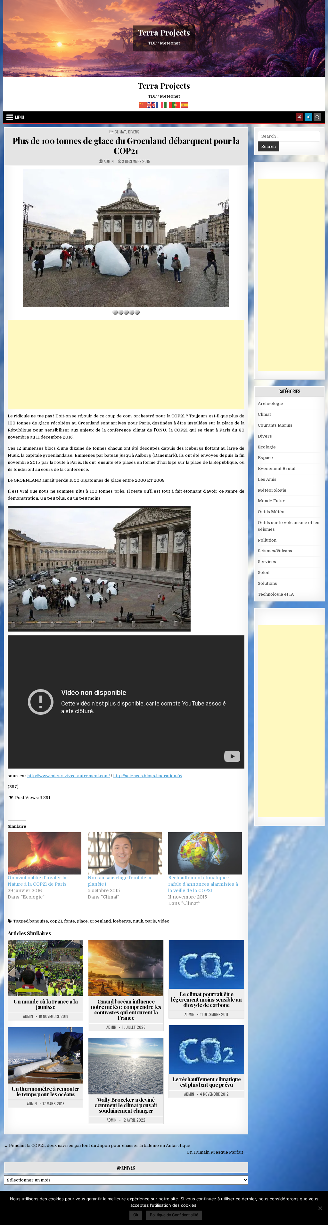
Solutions (267, 583)
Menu (19, 117)
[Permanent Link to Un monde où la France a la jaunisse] (45, 968)
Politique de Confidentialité (174, 1214)
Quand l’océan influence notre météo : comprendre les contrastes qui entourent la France (126, 1009)
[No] (320, 1208)
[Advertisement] (126, 364)
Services (267, 561)
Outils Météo (271, 511)
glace (82, 921)
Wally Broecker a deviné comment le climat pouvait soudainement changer (125, 1105)
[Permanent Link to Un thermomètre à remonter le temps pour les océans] (45, 1055)
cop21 (56, 921)
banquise (38, 921)
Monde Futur (271, 500)
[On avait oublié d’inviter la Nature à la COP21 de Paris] (44, 853)
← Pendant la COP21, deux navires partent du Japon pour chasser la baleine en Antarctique (97, 1145)
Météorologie (140, 955)
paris (150, 921)
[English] (151, 104)
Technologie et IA (276, 594)
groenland (100, 921)
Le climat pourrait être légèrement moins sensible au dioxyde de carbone (206, 999)
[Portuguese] (176, 104)
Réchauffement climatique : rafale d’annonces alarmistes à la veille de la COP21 (203, 884)
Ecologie (267, 447)
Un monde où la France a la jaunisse (45, 1004)
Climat (120, 132)
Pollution (267, 540)
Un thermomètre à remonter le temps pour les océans (45, 1091)
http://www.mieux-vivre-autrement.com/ (68, 775)
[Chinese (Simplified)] (143, 104)
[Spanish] (185, 104)
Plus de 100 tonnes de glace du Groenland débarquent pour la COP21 (126, 145)
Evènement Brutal (276, 468)
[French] (160, 104)
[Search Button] (317, 117)
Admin (109, 161)
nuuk (138, 921)
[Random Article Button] (299, 117)
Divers (133, 132)
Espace (265, 457)
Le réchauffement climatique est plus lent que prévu (206, 1082)
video (163, 921)
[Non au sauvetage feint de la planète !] (124, 853)
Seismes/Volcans (275, 550)
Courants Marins (140, 1053)
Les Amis (267, 479)
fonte (69, 921)
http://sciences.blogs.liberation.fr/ (147, 775)
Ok (135, 1214)
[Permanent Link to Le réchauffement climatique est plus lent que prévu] (206, 1049)
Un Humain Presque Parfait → (217, 1152)
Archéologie (270, 403)
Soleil (263, 572)
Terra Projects (164, 32)
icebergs (122, 921)
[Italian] (168, 104)
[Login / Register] (308, 117)
